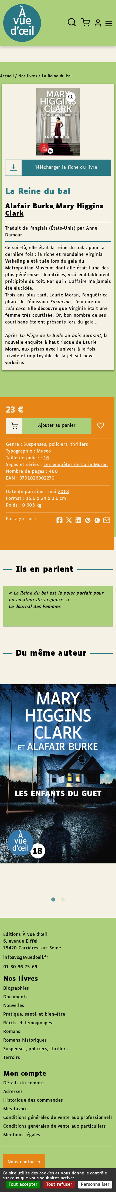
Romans (12, 1031)
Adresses (13, 1091)
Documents (15, 997)
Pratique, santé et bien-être (34, 1014)
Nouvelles (13, 1005)
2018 (63, 492)
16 (46, 458)
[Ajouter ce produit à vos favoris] (101, 426)
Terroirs (11, 1057)
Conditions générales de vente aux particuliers (54, 1126)
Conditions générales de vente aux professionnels (57, 1117)
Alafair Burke (29, 206)
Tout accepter (23, 1184)
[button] (71, 97)
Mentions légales (21, 1135)
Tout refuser (59, 1184)
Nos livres (27, 76)
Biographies (16, 988)
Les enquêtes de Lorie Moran (75, 465)
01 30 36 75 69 (20, 967)
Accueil (7, 76)
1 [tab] (53, 899)
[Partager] (59, 520)
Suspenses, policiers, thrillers (55, 444)
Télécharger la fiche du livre (66, 167)
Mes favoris (16, 1109)
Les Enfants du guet (52, 758)
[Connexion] (98, 23)
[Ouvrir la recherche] (72, 22)
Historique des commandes (33, 1100)
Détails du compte (23, 1083)
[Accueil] (22, 23)
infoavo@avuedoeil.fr (25, 957)
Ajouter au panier (57, 425)
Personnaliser (95, 1184)
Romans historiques (25, 1040)
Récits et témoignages (27, 1023)
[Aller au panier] (85, 22)
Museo (44, 451)
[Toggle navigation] (107, 23)
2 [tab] (63, 899)
